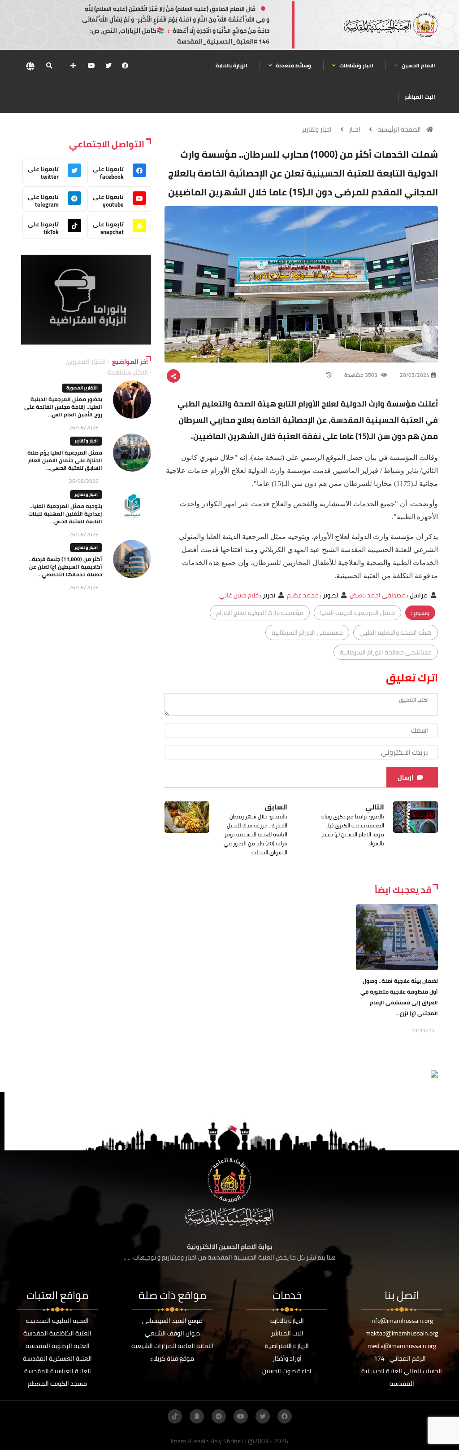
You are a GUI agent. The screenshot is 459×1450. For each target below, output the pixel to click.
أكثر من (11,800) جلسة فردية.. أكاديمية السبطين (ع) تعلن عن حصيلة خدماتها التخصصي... (65, 566)
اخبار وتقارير (317, 129)
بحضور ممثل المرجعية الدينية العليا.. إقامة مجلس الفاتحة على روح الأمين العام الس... (63, 407)
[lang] (30, 66)
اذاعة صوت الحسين (287, 1371)
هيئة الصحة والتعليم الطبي (395, 632)
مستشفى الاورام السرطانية (307, 632)
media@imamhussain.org (402, 1346)
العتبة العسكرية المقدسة (57, 1358)
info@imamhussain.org (401, 1320)
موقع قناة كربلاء (172, 1358)
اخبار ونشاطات (355, 65)
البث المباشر (420, 97)
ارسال (405, 777)
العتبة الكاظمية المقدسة (57, 1333)
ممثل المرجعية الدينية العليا (357, 613)
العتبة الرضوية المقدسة (58, 1346)
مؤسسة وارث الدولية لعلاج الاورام (259, 613)
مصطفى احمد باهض (378, 595)
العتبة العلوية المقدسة (57, 1320)
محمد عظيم (303, 595)
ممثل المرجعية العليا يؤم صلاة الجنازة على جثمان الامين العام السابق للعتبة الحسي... (64, 460)
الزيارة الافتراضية (287, 1346)
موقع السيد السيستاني (172, 1320)
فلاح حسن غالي (239, 595)
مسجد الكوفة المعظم (57, 1383)
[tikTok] (175, 1416)
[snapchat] (197, 1416)
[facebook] (125, 65)
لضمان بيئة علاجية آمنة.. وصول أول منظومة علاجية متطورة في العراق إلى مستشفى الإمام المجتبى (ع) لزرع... (399, 997)
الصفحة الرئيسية (399, 129)
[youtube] (91, 65)
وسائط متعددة (292, 65)
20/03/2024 (414, 375)
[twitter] (108, 65)
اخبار (354, 129)
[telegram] (219, 1416)
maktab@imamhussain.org (401, 1333)
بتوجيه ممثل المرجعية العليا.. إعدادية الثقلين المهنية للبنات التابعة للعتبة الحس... (65, 513)
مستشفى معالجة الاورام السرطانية (386, 652)
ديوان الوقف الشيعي (172, 1333)
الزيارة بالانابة (231, 65)
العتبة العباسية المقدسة (57, 1371)
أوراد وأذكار (287, 1358)
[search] (49, 65)
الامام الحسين (417, 65)
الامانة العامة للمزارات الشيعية (172, 1346)
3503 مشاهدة (361, 375)
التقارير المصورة (82, 388)
